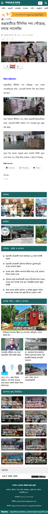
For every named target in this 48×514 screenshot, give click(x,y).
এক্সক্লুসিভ (39, 8)
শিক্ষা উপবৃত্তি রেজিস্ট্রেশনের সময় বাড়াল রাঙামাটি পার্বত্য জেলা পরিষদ (16, 239)
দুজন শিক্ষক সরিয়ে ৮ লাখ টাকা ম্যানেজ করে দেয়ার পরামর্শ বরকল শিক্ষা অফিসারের (12, 381)
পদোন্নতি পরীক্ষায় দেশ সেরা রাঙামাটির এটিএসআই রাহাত (11, 353)
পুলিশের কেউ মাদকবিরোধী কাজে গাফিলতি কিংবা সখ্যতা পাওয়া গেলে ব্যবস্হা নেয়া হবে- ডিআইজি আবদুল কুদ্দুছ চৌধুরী (25, 282)
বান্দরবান (25, 8)
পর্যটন (32, 8)
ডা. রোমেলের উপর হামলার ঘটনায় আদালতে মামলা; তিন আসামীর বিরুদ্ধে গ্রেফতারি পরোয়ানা (35, 356)
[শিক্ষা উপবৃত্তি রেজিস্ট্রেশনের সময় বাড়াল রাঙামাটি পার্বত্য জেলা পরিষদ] (17, 235)
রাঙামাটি (10, 8)
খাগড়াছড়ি (18, 8)
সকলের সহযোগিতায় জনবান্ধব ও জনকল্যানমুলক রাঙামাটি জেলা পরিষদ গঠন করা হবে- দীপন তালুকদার (16, 211)
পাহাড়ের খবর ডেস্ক (8, 35)
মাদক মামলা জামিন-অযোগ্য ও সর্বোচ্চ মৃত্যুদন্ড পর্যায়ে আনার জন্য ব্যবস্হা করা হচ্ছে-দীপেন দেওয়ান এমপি (24, 291)
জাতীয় (3, 8)
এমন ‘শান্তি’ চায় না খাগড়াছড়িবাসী (31, 379)
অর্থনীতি (9, 19)
